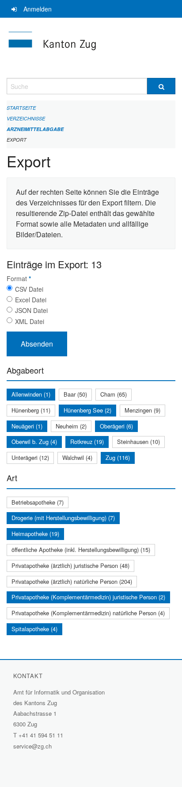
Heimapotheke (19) (35, 533)
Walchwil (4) (77, 457)
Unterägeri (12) (30, 457)
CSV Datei (29, 289)
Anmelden (37, 8)
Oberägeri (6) (116, 426)
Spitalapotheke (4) (34, 629)
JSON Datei (31, 310)
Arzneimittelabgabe (35, 129)
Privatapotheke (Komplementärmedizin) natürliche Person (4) (88, 613)
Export (17, 139)
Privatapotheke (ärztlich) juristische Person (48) (70, 565)
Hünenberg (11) (30, 410)
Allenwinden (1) (30, 394)
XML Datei (29, 321)
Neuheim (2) (71, 426)
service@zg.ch (32, 746)
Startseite (21, 107)
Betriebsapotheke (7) (37, 502)
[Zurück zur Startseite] (91, 48)
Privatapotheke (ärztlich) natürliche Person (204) (71, 581)
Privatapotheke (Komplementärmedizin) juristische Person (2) (88, 597)
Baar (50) (75, 394)
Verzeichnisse (26, 118)
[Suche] (161, 86)
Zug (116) (118, 457)
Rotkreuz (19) (87, 441)
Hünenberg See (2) (87, 410)
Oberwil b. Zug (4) (34, 441)
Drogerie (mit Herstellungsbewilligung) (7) (63, 517)
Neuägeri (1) (26, 426)
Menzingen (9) (142, 410)
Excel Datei (30, 299)
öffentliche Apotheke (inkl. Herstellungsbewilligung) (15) (80, 549)
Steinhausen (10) (138, 441)
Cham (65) (113, 394)
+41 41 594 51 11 (41, 735)
